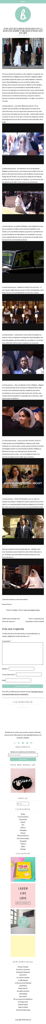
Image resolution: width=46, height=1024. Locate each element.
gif (29, 610)
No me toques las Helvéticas (23, 999)
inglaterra (33, 610)
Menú (23, 2)
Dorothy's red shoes (23, 969)
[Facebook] (23, 743)
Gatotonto (23, 975)
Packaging (23, 830)
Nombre (5, 669)
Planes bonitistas (23, 835)
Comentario (6, 641)
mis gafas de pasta (23, 991)
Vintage (23, 849)
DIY (23, 825)
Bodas (15, 610)
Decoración (23, 819)
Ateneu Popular (23, 967)
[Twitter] (19, 743)
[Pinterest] (27, 743)
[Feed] (15, 743)
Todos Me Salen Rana (23, 1010)
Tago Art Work (23, 1007)
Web (3, 680)
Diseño (23, 822)
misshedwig (23, 994)
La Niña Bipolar (23, 980)
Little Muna (23, 986)
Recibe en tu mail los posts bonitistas (23, 752)
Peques (23, 833)
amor (25, 610)
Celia (27, 35)
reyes (38, 610)
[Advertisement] (23, 946)
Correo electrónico (9, 674)
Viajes (23, 846)
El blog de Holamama (23, 972)
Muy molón (23, 996)
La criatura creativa (23, 977)
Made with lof (23, 988)
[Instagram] (31, 743)
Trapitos (23, 844)
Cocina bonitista (23, 817)
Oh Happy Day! (23, 1002)
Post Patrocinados (23, 838)
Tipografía (23, 841)
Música (23, 827)
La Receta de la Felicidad (23, 983)
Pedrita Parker (23, 1004)
